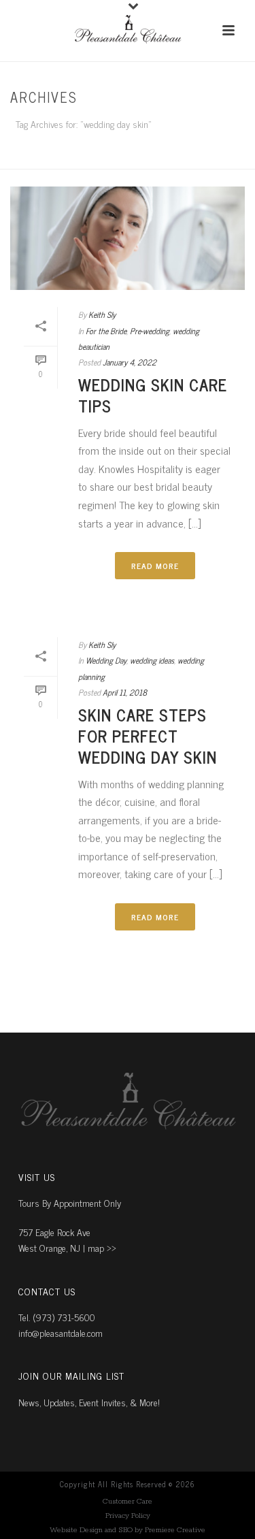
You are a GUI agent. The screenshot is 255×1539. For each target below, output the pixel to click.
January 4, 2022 (129, 362)
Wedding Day (106, 660)
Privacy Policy (127, 1516)
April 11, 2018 (125, 692)
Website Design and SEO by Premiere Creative (127, 1530)
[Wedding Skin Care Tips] (127, 238)
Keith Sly (102, 314)
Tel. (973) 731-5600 (56, 1317)
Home (124, 159)
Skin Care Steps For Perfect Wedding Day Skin (147, 735)
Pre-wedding (149, 331)
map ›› (102, 1247)
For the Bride (106, 331)
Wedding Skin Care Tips (152, 395)
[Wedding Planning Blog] (127, 30)
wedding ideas (152, 660)
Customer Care (127, 1501)
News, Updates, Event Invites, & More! (89, 1402)
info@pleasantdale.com (60, 1332)
